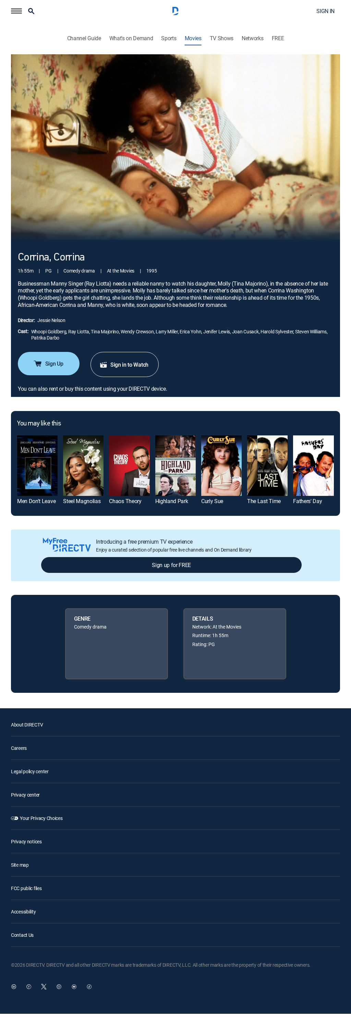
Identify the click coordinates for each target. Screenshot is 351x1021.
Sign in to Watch (129, 364)
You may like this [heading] (39, 423)
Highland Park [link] (171, 501)
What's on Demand (131, 38)
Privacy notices (26, 841)
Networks (252, 38)
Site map (20, 865)
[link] (37, 465)
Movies (193, 38)
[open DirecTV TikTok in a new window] (89, 986)
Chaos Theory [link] (125, 501)
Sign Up (54, 363)
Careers (19, 748)
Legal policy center (30, 771)
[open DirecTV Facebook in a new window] (29, 986)
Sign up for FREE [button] (171, 565)
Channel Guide (84, 38)
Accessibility (23, 911)
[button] (16, 10)
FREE (278, 38)
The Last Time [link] (264, 501)
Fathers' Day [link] (307, 501)
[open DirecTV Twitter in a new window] (44, 986)
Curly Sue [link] (212, 501)
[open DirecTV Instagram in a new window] (59, 986)
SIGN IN (325, 11)
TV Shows (221, 38)
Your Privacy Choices (41, 818)
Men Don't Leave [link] (36, 501)
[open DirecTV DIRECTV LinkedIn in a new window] (13, 986)
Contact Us (22, 935)
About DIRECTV (27, 724)
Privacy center (25, 794)
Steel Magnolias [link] (81, 501)
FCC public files (26, 888)
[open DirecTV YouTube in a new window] (74, 986)
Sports (168, 38)
